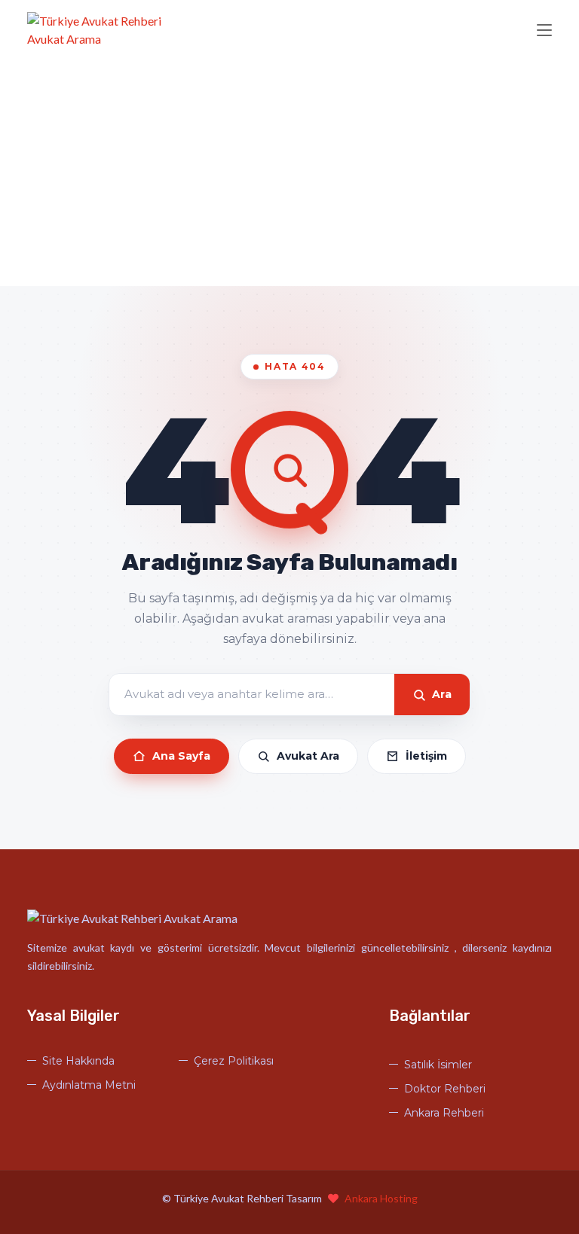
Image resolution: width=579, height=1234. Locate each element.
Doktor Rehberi (445, 1088)
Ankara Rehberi (444, 1113)
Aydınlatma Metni (89, 1085)
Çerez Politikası (234, 1061)
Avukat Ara (308, 756)
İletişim (426, 756)
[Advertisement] (289, 173)
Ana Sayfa (181, 756)
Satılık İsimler (438, 1064)
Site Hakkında (78, 1061)
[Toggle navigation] (544, 31)
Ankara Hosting (381, 1198)
